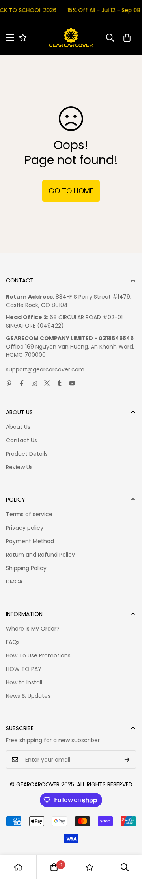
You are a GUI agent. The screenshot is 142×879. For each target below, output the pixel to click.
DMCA (14, 581)
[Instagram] (34, 383)
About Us (18, 427)
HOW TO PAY (23, 669)
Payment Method (30, 541)
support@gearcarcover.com (45, 369)
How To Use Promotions (38, 655)
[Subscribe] (127, 759)
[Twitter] (47, 383)
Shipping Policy (26, 568)
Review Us (19, 467)
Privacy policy (24, 528)
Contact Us (21, 440)
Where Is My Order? (33, 629)
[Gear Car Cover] (71, 37)
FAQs (13, 642)
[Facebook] (21, 383)
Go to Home (71, 191)
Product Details (27, 454)
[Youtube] (72, 383)
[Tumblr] (59, 383)
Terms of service (29, 514)
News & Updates (28, 696)
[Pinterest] (9, 383)
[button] (127, 37)
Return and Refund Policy (40, 555)
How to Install (24, 682)
